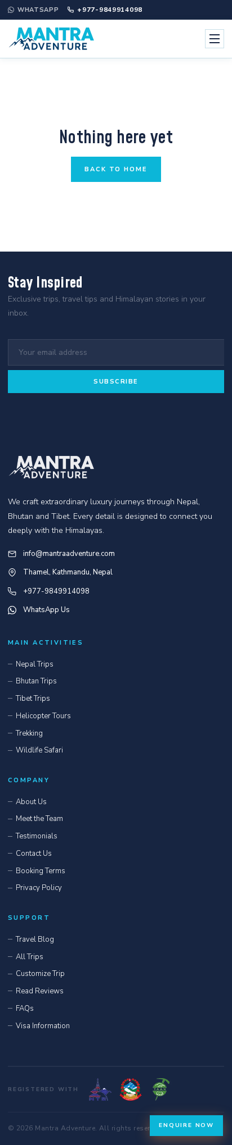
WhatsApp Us (46, 610)
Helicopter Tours (43, 716)
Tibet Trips (33, 699)
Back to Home (116, 169)
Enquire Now (186, 1125)
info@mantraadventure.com (69, 554)
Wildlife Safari (39, 750)
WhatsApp (38, 10)
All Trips (29, 957)
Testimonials (36, 836)
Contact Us (34, 854)
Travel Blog (35, 939)
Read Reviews (40, 991)
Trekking (29, 733)
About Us (31, 802)
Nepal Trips (34, 664)
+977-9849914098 (109, 9)
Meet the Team (39, 819)
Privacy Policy (39, 888)
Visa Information (43, 1026)
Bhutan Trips (36, 681)
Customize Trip (40, 974)
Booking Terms (40, 871)
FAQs (25, 1008)
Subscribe (116, 381)
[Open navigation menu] (214, 38)
